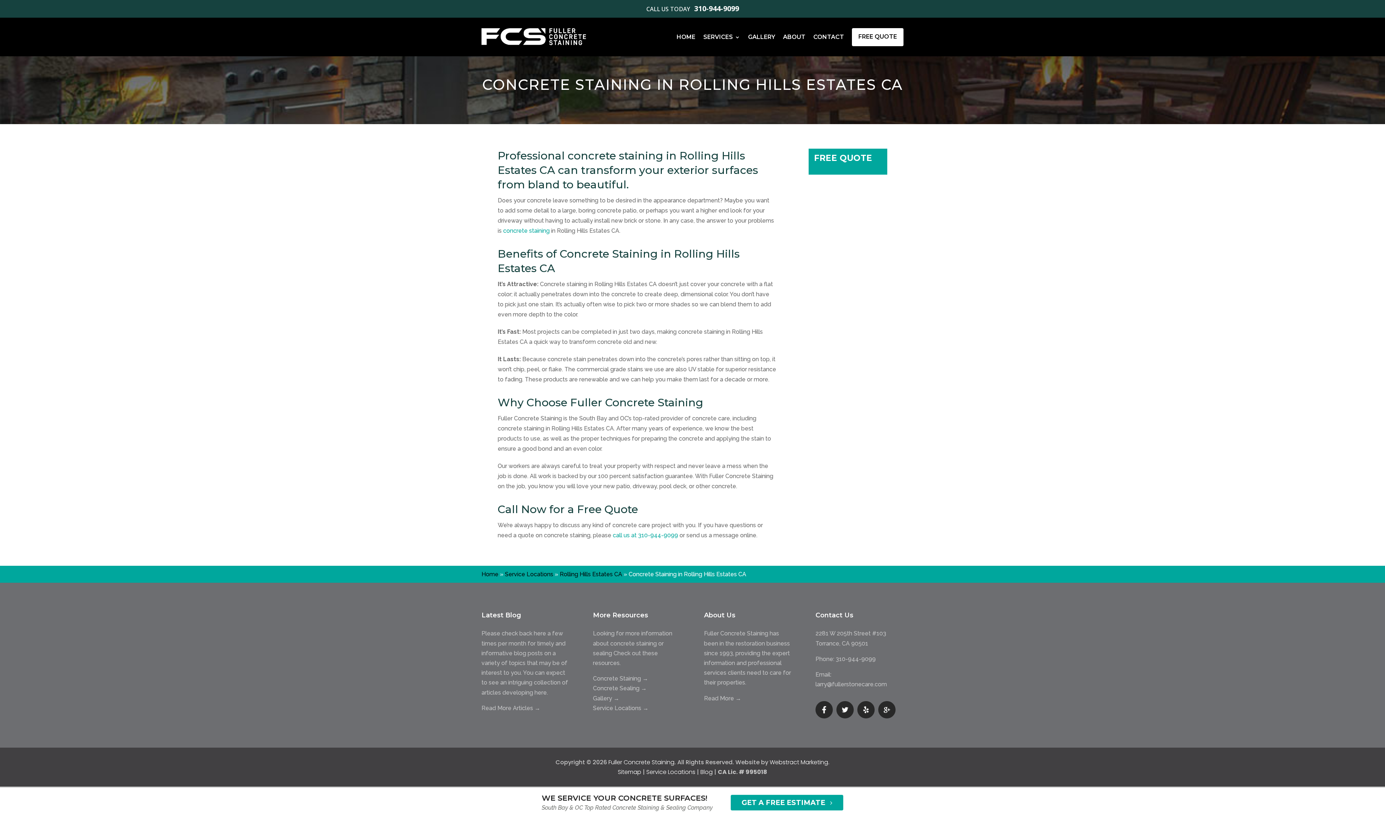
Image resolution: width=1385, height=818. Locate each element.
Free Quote (877, 36)
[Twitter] (845, 709)
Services (718, 37)
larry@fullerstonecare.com (851, 684)
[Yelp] (866, 709)
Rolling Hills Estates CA (591, 574)
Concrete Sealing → (620, 688)
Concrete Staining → (620, 678)
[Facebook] (824, 709)
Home (686, 37)
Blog (706, 772)
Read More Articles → (511, 708)
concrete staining (526, 230)
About (794, 37)
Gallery (761, 37)
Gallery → (606, 698)
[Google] (887, 709)
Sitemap (629, 772)
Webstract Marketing (799, 762)
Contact (828, 37)
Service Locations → (620, 708)
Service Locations (529, 574)
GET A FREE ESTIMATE (783, 803)
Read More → (722, 698)
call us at (645, 535)
